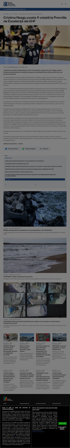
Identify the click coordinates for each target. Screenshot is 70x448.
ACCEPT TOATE (62, 423)
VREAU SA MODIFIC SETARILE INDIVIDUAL (62, 428)
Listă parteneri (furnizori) (38, 431)
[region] (35, 427)
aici (14, 435)
